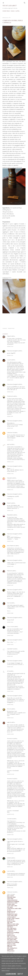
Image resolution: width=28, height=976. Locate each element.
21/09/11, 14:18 (10, 529)
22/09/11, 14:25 (10, 853)
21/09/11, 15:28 (10, 613)
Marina (9, 570)
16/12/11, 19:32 (10, 877)
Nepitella (9, 515)
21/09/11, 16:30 (10, 691)
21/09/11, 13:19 (10, 416)
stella (8, 858)
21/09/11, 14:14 (10, 498)
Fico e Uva (10, 626)
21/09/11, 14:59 (10, 598)
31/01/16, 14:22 (10, 953)
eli (7, 671)
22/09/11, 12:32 (10, 834)
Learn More (11, 974)
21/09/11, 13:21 (10, 428)
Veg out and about (9, 6)
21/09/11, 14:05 (10, 473)
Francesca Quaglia (12, 351)
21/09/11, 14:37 (10, 585)
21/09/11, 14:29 (10, 555)
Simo (8, 709)
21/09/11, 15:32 (10, 622)
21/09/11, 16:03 (10, 644)
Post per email (11, 328)
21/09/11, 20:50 (10, 734)
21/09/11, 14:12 (10, 489)
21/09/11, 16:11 (10, 656)
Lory (8, 871)
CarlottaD (9, 649)
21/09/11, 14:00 (10, 461)
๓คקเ (8, 722)
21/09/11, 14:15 (10, 510)
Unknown (9, 432)
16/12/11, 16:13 (10, 866)
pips (8, 444)
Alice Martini (10, 545)
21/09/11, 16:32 (10, 704)
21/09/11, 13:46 (10, 440)
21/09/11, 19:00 (10, 717)
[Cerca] (25, 2)
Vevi (8, 603)
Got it (20, 974)
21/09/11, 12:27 (10, 380)
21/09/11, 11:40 (10, 346)
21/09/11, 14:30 (10, 566)
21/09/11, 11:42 (10, 355)
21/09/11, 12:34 (10, 391)
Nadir (8, 503)
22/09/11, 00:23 (10, 774)
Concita (9, 818)
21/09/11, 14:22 (10, 541)
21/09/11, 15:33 (10, 635)
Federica (9, 396)
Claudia (9, 478)
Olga (8, 336)
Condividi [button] (4, 328)
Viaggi (13, 11)
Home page (6, 11)
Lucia (8, 360)
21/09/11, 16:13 (10, 666)
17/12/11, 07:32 (10, 887)
